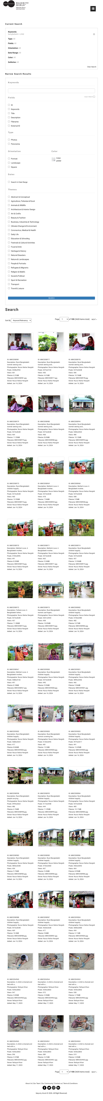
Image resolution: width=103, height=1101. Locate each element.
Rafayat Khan (17, 1000)
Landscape (15, 163)
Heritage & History (18, 251)
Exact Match (88, 97)
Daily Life (15, 234)
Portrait (14, 159)
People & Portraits (18, 263)
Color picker (58, 159)
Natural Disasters (18, 255)
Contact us (58, 1083)
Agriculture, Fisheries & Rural (23, 201)
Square (14, 167)
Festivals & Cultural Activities (23, 243)
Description (15, 117)
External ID (15, 126)
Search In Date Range (19, 182)
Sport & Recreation (19, 280)
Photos (14, 140)
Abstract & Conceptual (20, 197)
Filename (15, 122)
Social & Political (18, 276)
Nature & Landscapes (20, 259)
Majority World (41, 1093)
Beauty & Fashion (18, 218)
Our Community (47, 1083)
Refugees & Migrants (19, 268)
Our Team (36, 1083)
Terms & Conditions (70, 1083)
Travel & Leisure (17, 288)
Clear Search (91, 67)
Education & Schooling (20, 238)
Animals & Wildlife (18, 205)
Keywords (15, 109)
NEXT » (94, 319)
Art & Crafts (16, 213)
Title (12, 113)
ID (12, 105)
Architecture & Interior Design (23, 209)
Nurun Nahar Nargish (20, 381)
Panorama (15, 144)
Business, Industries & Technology (25, 222)
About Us (28, 1083)
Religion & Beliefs (18, 272)
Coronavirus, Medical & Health (23, 230)
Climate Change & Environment (24, 226)
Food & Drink (16, 247)
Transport (15, 284)
